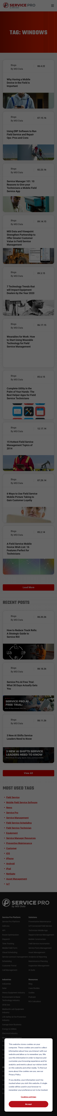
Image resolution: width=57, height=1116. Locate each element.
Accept (28, 1104)
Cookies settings (28, 1097)
